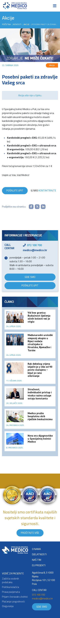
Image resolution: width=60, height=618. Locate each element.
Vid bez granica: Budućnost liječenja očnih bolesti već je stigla (39, 317)
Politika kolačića (10, 587)
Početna (6, 24)
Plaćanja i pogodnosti (13, 602)
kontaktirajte (47, 190)
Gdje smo (30, 277)
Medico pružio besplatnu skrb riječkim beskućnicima (40, 416)
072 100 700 (34, 245)
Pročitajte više (30, 532)
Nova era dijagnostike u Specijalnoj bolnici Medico (40, 438)
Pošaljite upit (14, 190)
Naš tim (36, 560)
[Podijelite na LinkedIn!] (43, 206)
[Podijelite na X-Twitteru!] (37, 206)
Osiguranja (8, 606)
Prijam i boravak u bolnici (15, 597)
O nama (36, 549)
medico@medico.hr (35, 250)
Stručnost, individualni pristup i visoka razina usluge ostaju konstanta (40, 394)
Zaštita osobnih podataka (10, 580)
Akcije (27, 24)
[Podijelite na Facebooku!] (31, 206)
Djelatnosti (39, 554)
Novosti (17, 24)
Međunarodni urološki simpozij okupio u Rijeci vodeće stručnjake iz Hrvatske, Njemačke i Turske (40, 342)
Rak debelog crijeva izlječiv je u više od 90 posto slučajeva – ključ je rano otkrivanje (40, 369)
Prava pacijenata (11, 592)
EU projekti (39, 565)
